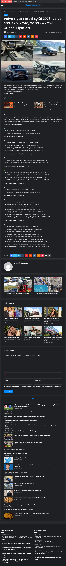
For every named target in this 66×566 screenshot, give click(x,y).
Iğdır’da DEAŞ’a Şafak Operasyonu (24, 483)
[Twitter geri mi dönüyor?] (8, 460)
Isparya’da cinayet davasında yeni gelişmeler (27, 490)
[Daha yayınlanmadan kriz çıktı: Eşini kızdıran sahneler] (13, 331)
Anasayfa (7, 11)
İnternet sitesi (37, 380)
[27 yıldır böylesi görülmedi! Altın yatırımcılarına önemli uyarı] (8, 516)
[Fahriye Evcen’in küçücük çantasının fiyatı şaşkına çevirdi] (53, 312)
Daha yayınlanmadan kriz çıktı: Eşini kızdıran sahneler (12, 338)
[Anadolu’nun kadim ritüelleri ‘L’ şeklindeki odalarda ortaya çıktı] (38, 105)
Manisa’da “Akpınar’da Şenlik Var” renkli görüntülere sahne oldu (53, 339)
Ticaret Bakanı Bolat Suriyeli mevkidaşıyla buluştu (18, 509)
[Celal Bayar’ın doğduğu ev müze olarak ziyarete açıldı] (33, 312)
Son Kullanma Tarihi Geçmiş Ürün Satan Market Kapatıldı (30, 476)
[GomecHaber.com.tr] (33, 5)
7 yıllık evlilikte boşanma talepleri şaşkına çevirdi (11, 319)
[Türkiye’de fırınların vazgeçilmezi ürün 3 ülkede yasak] (8, 500)
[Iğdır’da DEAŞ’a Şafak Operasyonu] (8, 486)
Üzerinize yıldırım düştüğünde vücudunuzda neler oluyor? (20, 420)
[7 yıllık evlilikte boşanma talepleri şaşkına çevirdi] (13, 312)
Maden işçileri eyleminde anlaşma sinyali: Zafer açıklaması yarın (23, 505)
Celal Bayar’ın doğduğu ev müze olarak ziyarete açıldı (32, 319)
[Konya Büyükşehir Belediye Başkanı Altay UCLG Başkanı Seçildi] (8, 437)
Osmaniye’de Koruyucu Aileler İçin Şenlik (15, 453)
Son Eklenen (33, 399)
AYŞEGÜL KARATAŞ (11, 32)
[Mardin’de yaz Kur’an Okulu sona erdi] (33, 331)
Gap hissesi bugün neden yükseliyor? (14, 449)
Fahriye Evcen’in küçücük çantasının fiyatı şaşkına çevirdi (51, 320)
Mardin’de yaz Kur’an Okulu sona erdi (32, 338)
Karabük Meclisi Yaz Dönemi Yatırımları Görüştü (18, 412)
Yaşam (12, 11)
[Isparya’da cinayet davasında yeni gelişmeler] (8, 493)
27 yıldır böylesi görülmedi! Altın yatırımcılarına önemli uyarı (31, 513)
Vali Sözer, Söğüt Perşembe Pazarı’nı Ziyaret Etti (28, 442)
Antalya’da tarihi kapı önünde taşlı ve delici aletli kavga (20, 431)
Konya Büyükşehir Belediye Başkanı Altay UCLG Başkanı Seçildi (32, 435)
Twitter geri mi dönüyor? (21, 458)
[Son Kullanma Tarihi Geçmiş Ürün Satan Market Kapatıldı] (8, 479)
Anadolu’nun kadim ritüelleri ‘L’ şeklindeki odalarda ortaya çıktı (53, 105)
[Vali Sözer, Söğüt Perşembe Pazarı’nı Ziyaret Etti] (8, 444)
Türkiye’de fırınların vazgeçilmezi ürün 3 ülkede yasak (29, 498)
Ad (5, 374)
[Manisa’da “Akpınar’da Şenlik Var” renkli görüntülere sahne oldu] (53, 331)
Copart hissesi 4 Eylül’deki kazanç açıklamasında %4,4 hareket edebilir (30, 1)
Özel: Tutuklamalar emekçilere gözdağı (15, 472)
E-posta (6, 380)
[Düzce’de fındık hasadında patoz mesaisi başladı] (8, 105)
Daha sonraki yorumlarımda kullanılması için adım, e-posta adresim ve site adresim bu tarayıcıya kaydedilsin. (33, 386)
